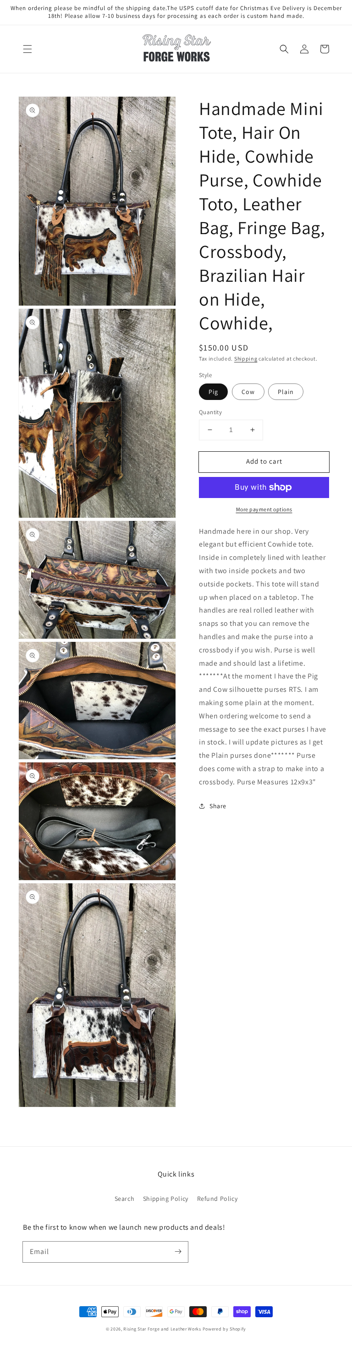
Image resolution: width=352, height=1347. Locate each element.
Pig (213, 392)
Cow (248, 392)
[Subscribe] (178, 1252)
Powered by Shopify (225, 1329)
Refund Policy (217, 1198)
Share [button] (217, 806)
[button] (27, 49)
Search (125, 1198)
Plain (286, 392)
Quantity (210, 412)
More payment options (264, 509)
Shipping (246, 358)
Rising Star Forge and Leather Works (162, 1329)
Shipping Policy (165, 1198)
